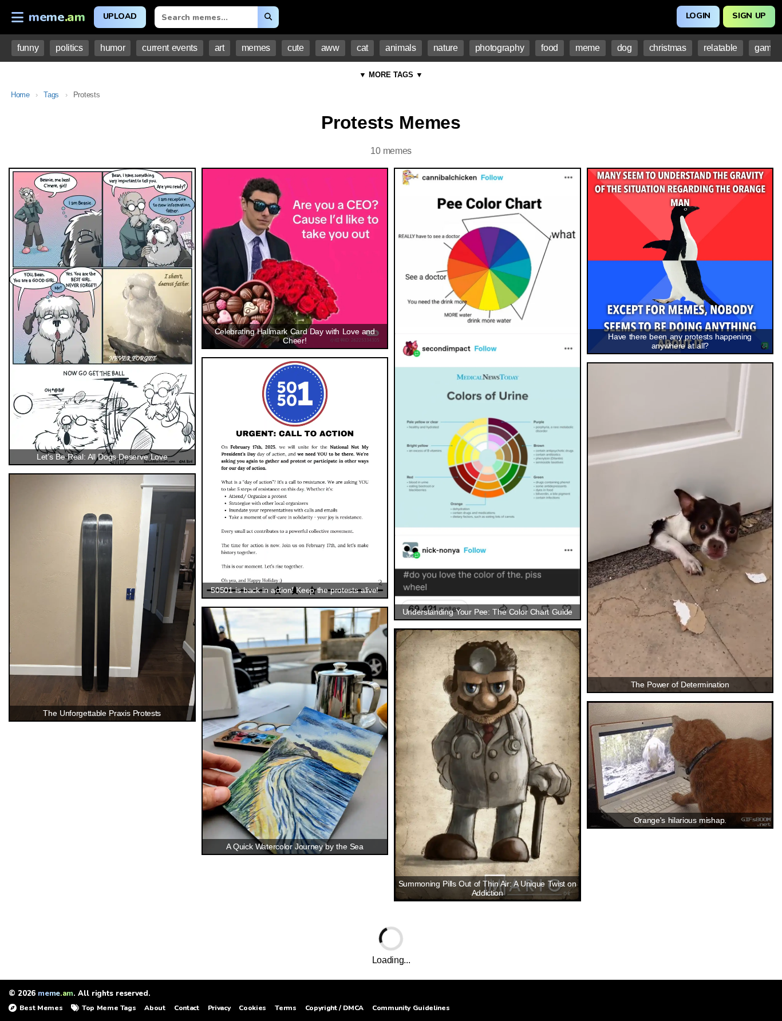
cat (362, 48)
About (154, 1007)
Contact (186, 1007)
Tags (51, 94)
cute (295, 48)
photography (499, 48)
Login (698, 15)
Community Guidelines (410, 1007)
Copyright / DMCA (334, 1007)
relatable (720, 48)
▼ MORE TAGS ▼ (391, 74)
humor (112, 48)
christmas (667, 48)
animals (400, 48)
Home (20, 94)
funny (27, 48)
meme (587, 48)
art (219, 48)
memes (256, 48)
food (549, 48)
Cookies (252, 1007)
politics (69, 48)
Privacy (219, 1007)
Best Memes (40, 1007)
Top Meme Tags (109, 1007)
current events (169, 48)
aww (330, 48)
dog (624, 48)
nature (445, 48)
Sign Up (749, 15)
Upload (120, 16)
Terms (285, 1007)
